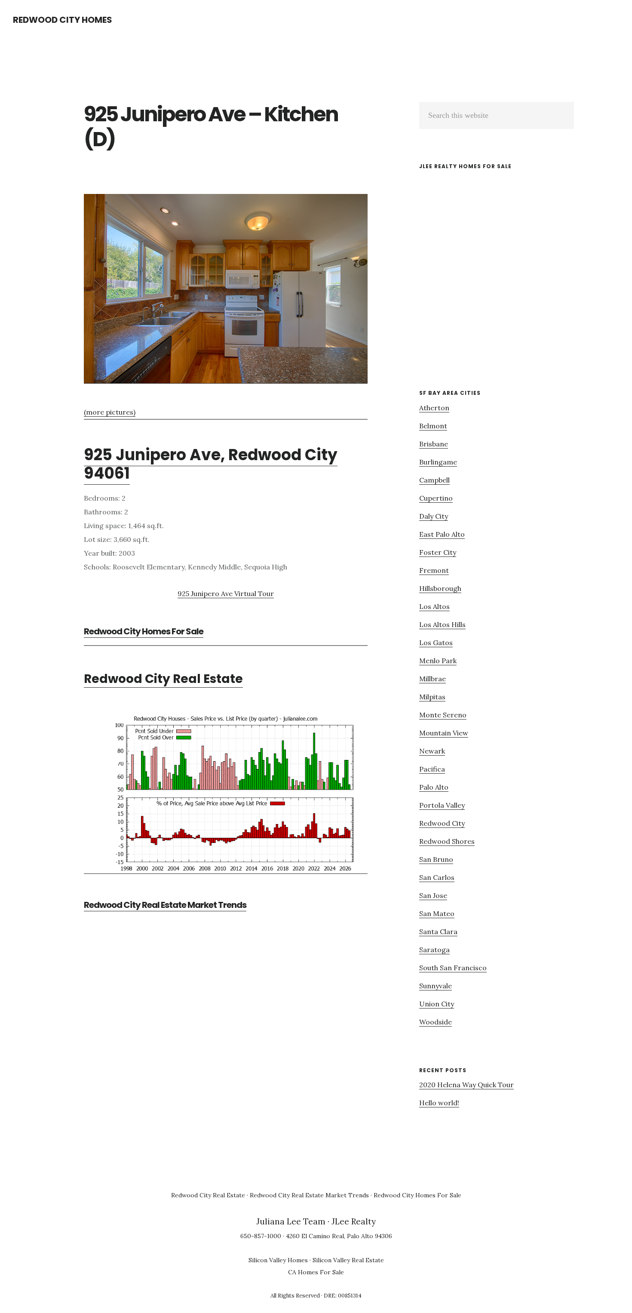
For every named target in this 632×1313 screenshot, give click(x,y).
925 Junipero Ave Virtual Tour (226, 593)
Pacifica (432, 769)
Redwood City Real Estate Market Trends (165, 905)
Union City (436, 1003)
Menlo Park (438, 660)
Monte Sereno (442, 714)
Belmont (433, 425)
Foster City (437, 552)
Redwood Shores (447, 841)
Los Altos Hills (442, 624)
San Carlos (436, 877)
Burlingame (438, 462)
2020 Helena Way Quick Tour (466, 1084)
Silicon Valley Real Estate (348, 1260)
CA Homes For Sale (316, 1272)
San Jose (433, 895)
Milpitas (432, 696)
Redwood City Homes (62, 20)
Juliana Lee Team (290, 1221)
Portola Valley (442, 805)
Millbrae (432, 678)
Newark (432, 751)
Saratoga (434, 949)
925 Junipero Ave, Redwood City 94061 (210, 464)
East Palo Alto (442, 534)
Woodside (435, 1022)
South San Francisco (453, 967)
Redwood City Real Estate (163, 678)
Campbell (434, 480)
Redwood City (442, 823)
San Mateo (436, 913)
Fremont (434, 570)
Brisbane (433, 444)
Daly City (433, 516)
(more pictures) (109, 412)
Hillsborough (440, 588)
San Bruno (436, 859)
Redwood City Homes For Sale (143, 631)
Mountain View (443, 733)
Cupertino (436, 498)
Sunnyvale (435, 985)
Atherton (434, 407)
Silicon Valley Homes (278, 1260)
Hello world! (439, 1102)
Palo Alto (433, 787)
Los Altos (434, 606)
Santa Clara (438, 931)
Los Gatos (436, 642)
